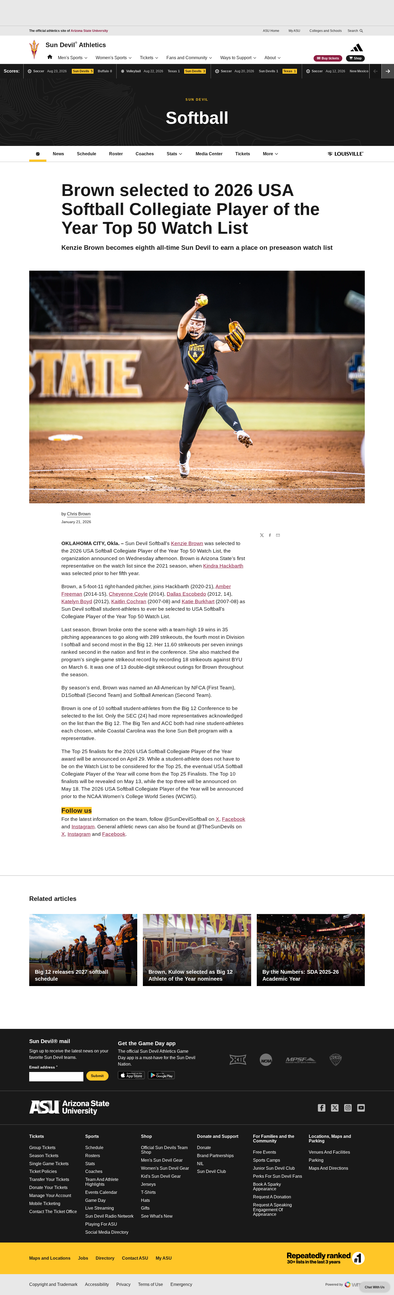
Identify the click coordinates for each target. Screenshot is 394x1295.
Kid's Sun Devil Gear (161, 1176)
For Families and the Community (273, 1138)
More (268, 154)
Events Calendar (101, 1192)
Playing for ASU (101, 1224)
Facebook (233, 819)
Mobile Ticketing (44, 1203)
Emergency (181, 1284)
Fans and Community (186, 57)
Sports (92, 1136)
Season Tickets (43, 1155)
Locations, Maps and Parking (330, 1138)
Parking (316, 1160)
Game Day (95, 1200)
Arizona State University (89, 31)
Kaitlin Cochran (128, 601)
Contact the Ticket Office (53, 1211)
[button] (388, 71)
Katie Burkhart (198, 601)
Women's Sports (111, 57)
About (270, 57)
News (58, 154)
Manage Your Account (50, 1195)
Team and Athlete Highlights (101, 1182)
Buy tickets (330, 58)
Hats (145, 1200)
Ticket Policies (43, 1171)
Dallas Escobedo (186, 594)
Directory (105, 1258)
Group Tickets (42, 1147)
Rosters (92, 1155)
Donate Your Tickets (48, 1187)
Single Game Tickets (49, 1163)
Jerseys (148, 1184)
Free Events (264, 1152)
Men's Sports (70, 57)
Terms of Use (150, 1284)
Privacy (123, 1284)
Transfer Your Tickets (49, 1179)
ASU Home (271, 31)
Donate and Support (217, 1136)
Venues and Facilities (329, 1152)
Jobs (83, 1258)
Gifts (145, 1208)
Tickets (146, 57)
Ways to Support (235, 57)
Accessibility (97, 1284)
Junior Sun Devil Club (274, 1168)
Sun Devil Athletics (76, 44)
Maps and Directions (328, 1168)
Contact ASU (135, 1258)
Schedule (86, 154)
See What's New (157, 1216)
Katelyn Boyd (76, 601)
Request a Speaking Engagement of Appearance (272, 1210)
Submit (97, 1076)
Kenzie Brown (187, 543)
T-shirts (148, 1192)
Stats (172, 154)
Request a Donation (272, 1197)
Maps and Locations (49, 1258)
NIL (200, 1163)
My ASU (294, 31)
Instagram (83, 826)
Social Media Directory (106, 1232)
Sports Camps (266, 1160)
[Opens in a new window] (326, 1258)
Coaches (145, 154)
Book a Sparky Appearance (267, 1186)
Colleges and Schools (326, 31)
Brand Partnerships (215, 1155)
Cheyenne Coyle (128, 594)
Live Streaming (99, 1208)
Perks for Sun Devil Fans (277, 1176)
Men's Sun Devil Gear (162, 1160)
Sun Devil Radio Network (109, 1216)
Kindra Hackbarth (223, 566)
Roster (116, 154)
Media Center (212, 155)
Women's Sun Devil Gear (165, 1168)
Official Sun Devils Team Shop (164, 1150)
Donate (204, 1147)
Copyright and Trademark (53, 1284)
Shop (358, 58)
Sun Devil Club (211, 1171)
